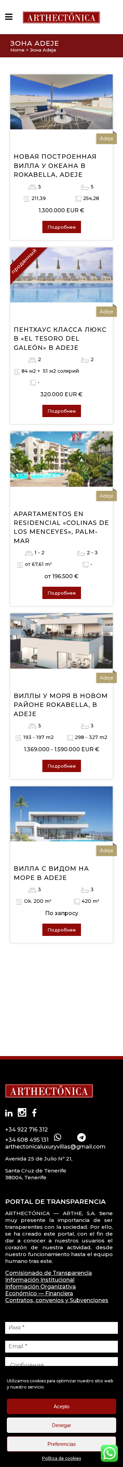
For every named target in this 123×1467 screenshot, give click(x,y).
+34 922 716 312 (26, 1129)
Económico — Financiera (39, 1293)
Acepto (61, 1406)
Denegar (61, 1425)
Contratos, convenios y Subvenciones (56, 1300)
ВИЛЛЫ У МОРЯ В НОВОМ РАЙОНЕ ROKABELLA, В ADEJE (61, 705)
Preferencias (61, 1444)
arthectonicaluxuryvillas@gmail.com (55, 1146)
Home (17, 50)
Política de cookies (61, 1458)
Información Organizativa (40, 1286)
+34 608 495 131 (27, 1140)
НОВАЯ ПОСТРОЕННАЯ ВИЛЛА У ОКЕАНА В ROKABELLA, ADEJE (55, 166)
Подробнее (61, 227)
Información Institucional (39, 1280)
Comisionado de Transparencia (48, 1273)
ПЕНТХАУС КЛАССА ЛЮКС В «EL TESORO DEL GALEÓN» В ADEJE (60, 339)
